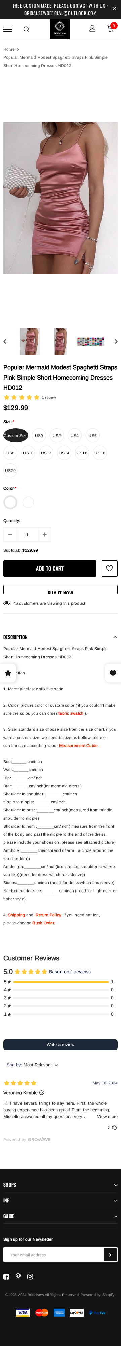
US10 (28, 453)
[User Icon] (92, 29)
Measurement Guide (78, 745)
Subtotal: (11, 550)
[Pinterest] (18, 1277)
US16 (82, 453)
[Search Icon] (27, 29)
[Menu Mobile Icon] (7, 29)
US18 (99, 453)
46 (15, 603)
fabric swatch (70, 713)
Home (9, 49)
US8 (10, 453)
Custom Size (16, 435)
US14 (64, 453)
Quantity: (11, 520)
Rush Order (43, 923)
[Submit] (110, 1254)
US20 (10, 470)
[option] (60, 198)
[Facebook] (6, 1277)
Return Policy (48, 915)
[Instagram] (30, 1277)
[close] (114, 9)
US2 (57, 435)
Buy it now (60, 591)
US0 (39, 435)
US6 (92, 435)
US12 (46, 453)
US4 (75, 435)
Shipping (16, 915)
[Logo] (60, 28)
